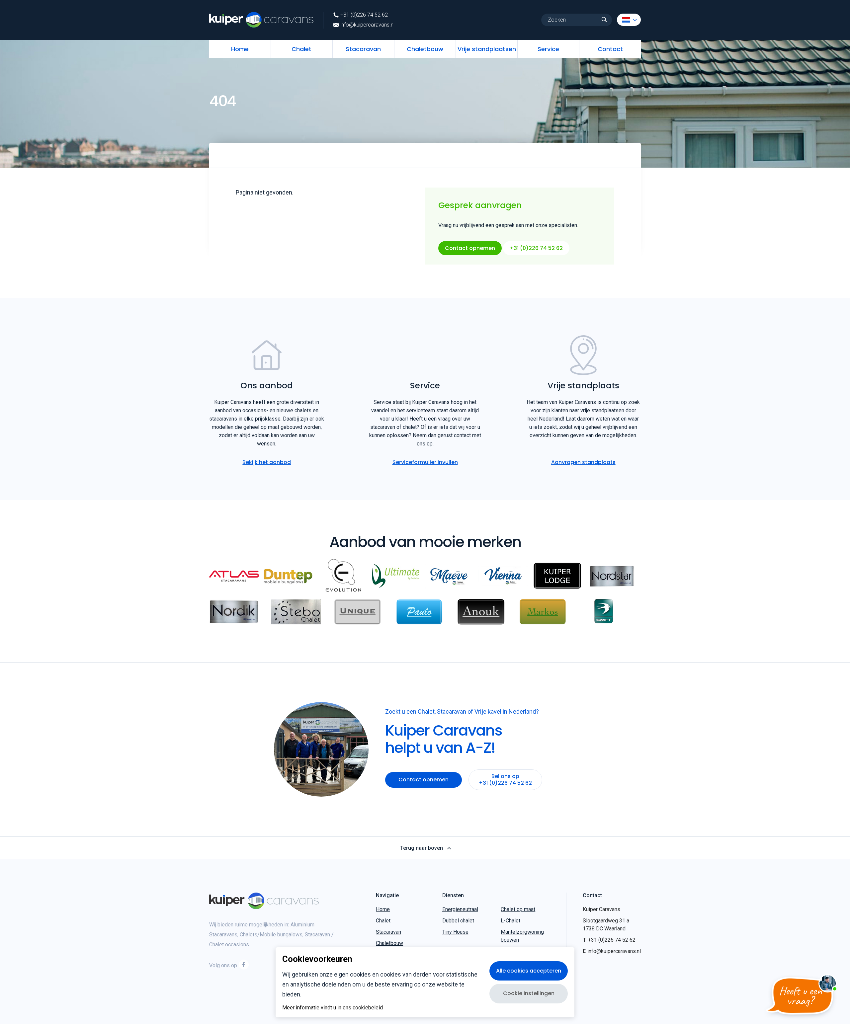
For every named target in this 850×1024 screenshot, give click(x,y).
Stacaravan (363, 49)
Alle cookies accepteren (528, 971)
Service (548, 49)
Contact (610, 49)
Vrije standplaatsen (487, 49)
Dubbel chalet (458, 920)
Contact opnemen (470, 248)
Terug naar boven (421, 848)
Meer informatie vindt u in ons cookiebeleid (332, 1008)
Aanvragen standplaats (583, 462)
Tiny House (455, 932)
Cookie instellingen (528, 993)
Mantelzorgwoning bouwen (522, 936)
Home (240, 49)
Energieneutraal (460, 909)
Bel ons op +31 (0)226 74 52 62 (505, 779)
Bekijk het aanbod (266, 462)
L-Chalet (510, 920)
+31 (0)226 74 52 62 (364, 15)
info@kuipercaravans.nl (367, 25)
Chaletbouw (425, 49)
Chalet (301, 49)
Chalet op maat (518, 909)
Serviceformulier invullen (425, 462)
